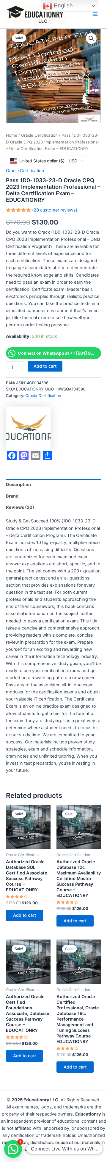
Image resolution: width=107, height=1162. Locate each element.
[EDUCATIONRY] (28, 428)
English (62, 5)
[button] (91, 38)
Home (11, 135)
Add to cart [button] (24, 915)
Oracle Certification (39, 135)
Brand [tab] (12, 496)
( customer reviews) (54, 210)
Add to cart (45, 366)
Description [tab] (18, 484)
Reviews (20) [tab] (20, 507)
